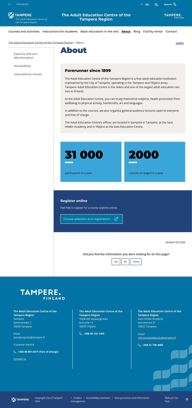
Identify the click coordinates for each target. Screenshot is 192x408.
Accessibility (22, 66)
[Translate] (156, 5)
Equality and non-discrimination (26, 55)
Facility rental (153, 31)
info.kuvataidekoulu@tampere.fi (157, 337)
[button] (116, 261)
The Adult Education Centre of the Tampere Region (40, 42)
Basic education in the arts (99, 31)
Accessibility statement (98, 397)
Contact (171, 31)
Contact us (19, 359)
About (126, 31)
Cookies (78, 397)
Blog (137, 31)
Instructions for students (60, 31)
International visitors (28, 74)
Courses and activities (23, 31)
